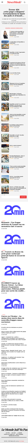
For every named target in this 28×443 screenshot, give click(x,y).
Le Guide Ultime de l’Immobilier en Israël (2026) (17, 42)
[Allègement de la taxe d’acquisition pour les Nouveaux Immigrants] (5, 86)
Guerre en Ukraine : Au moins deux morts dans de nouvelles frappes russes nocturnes (12, 319)
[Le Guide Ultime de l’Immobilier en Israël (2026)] (5, 45)
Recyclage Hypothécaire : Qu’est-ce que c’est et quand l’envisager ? (17, 156)
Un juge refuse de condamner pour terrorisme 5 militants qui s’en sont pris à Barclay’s (14, 368)
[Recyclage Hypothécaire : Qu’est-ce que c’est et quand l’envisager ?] (5, 159)
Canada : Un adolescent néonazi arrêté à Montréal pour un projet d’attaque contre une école (14, 345)
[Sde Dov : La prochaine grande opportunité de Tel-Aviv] (5, 179)
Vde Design (21, 441)
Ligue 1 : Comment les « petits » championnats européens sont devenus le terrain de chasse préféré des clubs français (13, 338)
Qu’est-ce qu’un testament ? (16, 145)
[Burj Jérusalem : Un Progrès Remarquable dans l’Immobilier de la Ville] (5, 96)
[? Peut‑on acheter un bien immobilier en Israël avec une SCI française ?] (5, 169)
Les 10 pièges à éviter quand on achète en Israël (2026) (16, 125)
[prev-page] (2, 195)
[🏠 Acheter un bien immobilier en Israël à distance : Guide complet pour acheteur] (5, 34)
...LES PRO (11, 36)
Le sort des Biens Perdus (15, 73)
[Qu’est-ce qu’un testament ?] (5, 148)
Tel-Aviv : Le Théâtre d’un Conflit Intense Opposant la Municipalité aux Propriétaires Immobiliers (18, 188)
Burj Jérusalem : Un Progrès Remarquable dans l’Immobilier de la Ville (17, 95)
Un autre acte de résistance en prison (11, 327)
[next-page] (4, 195)
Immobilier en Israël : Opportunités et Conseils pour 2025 (17, 53)
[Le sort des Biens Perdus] (5, 76)
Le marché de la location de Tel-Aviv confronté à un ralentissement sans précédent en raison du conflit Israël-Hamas (18, 64)
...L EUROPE (3, 250)
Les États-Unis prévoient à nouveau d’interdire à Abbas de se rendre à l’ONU (12, 400)
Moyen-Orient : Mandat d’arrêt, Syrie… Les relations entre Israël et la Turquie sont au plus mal (13, 352)
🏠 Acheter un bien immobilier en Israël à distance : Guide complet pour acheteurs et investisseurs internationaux (17, 33)
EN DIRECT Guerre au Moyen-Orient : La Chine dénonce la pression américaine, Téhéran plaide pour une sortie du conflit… (13, 287)
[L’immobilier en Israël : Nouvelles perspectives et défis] (5, 138)
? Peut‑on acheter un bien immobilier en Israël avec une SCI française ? (18, 166)
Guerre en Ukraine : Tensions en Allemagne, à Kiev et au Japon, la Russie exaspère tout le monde (13, 375)
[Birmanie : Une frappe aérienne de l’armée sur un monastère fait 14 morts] (14, 210)
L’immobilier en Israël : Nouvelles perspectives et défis (17, 135)
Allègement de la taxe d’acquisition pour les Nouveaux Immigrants (17, 84)
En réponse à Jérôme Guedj (8, 404)
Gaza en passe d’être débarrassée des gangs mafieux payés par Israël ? (13, 332)
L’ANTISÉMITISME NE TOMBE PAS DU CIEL (12, 415)
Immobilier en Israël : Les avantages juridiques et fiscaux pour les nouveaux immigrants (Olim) (17, 105)
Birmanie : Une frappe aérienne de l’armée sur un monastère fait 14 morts (13, 224)
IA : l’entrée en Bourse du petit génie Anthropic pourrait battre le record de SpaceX (13, 255)
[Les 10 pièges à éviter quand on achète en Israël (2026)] (5, 127)
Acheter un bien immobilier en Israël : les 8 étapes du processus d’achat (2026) (18, 115)
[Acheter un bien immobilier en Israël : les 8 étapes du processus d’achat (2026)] (5, 117)
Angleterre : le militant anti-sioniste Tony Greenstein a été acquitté (12, 358)
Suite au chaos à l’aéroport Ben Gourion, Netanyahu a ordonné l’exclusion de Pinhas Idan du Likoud (13, 410)
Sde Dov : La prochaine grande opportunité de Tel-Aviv (16, 177)
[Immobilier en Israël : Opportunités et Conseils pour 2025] (5, 55)
